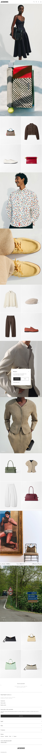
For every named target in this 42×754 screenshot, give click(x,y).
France (25, 378)
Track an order (3, 702)
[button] (21, 748)
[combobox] (21, 742)
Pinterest (15, 736)
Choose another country (16, 382)
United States (17, 378)
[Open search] (34, 1)
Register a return (3, 705)
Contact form (3, 700)
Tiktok (10, 736)
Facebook (6, 736)
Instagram (2, 736)
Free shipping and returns (21, 683)
